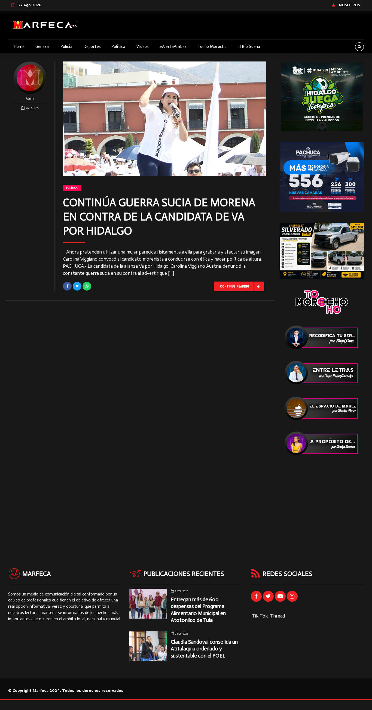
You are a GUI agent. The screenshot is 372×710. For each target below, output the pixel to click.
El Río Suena (248, 46)
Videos (142, 46)
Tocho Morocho (212, 46)
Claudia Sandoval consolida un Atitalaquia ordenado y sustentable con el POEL (204, 649)
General (42, 46)
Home (19, 46)
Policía (66, 46)
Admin (30, 98)
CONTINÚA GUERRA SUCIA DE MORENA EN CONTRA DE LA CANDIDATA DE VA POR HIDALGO (159, 216)
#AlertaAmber (173, 46)
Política (118, 46)
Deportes (92, 46)
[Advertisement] (322, 501)
